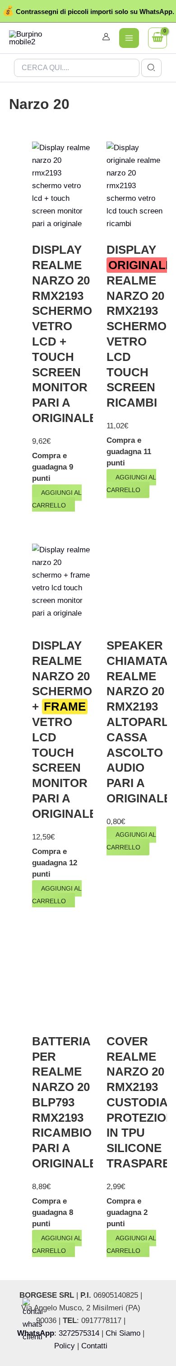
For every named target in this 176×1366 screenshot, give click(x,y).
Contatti (94, 1346)
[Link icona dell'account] (106, 37)
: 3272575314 (58, 1333)
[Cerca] (151, 68)
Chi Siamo (123, 1333)
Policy (64, 1346)
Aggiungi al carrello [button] (57, 499)
